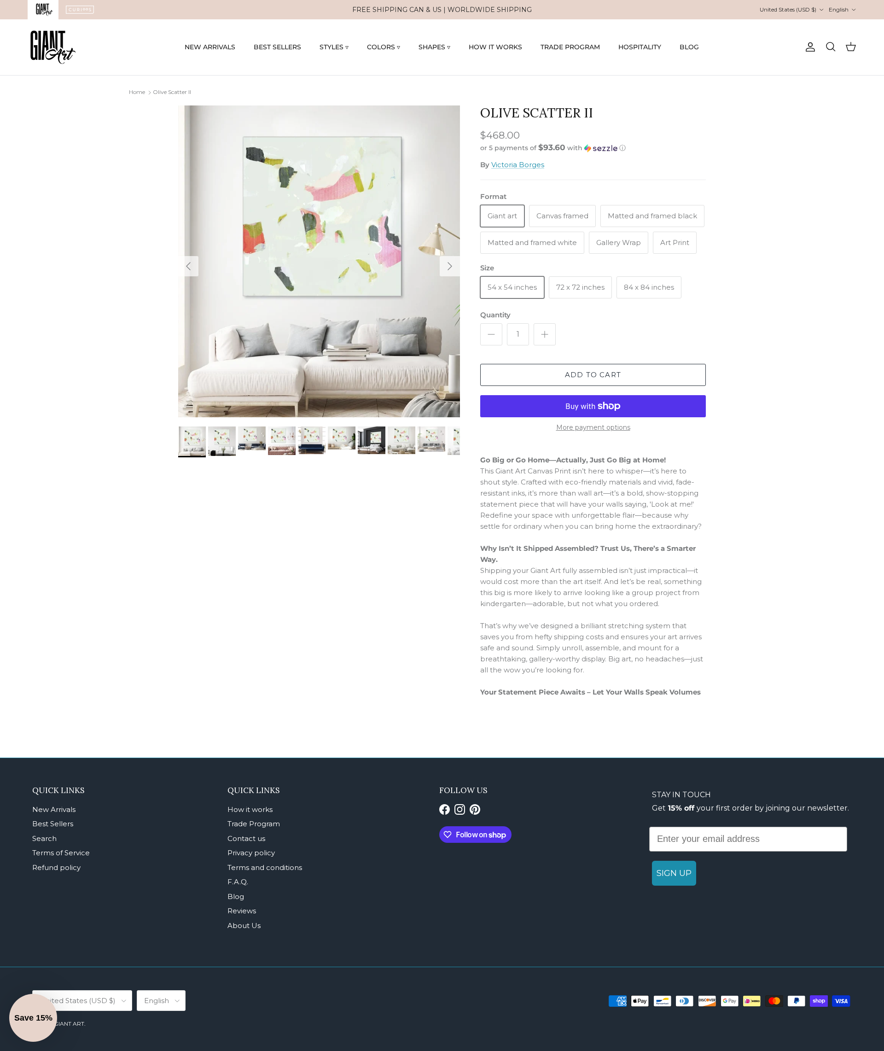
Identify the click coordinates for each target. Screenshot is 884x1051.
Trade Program (253, 823)
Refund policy (56, 867)
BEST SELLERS (277, 47)
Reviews (241, 910)
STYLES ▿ (334, 47)
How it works (250, 809)
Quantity (495, 314)
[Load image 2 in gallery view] (319, 261)
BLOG (689, 47)
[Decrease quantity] (491, 334)
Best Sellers (52, 823)
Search (44, 838)
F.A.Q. (237, 881)
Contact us (246, 838)
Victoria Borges (517, 164)
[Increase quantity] (545, 334)
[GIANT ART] (53, 47)
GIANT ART (69, 1023)
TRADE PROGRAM (570, 47)
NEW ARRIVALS (210, 47)
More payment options (593, 428)
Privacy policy (251, 852)
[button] (553, 147)
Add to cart (593, 374)
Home (137, 91)
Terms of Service (61, 852)
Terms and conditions (264, 867)
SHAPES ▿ (434, 47)
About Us (244, 925)
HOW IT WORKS (495, 47)
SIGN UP (674, 873)
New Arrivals (54, 809)
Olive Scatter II (172, 91)
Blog (235, 896)
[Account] (808, 47)
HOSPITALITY (639, 47)
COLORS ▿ (383, 47)
